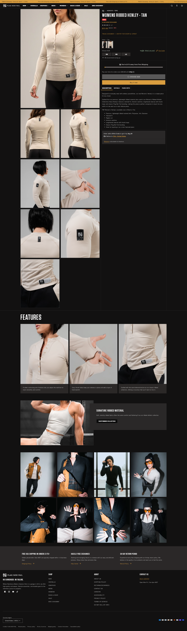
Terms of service (41, 626)
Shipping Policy (27, 564)
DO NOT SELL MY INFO (101, 605)
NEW (50, 579)
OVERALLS (52, 582)
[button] (25, 5)
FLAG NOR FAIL (11, 626)
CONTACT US (98, 588)
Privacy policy (31, 626)
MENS (50, 588)
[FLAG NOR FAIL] (103, 11)
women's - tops (112, 11)
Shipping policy (52, 626)
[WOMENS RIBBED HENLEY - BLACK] (104, 44)
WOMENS (52, 592)
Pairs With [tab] (126, 88)
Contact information (63, 626)
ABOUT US (97, 579)
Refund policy (22, 626)
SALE (50, 598)
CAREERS (97, 592)
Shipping (106, 141)
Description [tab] (106, 88)
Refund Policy (124, 564)
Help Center (74, 564)
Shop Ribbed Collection (106, 421)
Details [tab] (117, 88)
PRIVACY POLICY (99, 598)
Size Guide (161, 51)
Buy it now (134, 82)
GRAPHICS (52, 585)
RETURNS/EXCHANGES (101, 585)
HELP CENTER (144, 579)
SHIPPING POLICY (100, 582)
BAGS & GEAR (53, 595)
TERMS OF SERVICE (101, 602)
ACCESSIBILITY (99, 595)
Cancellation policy (75, 626)
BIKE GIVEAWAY (54, 602)
